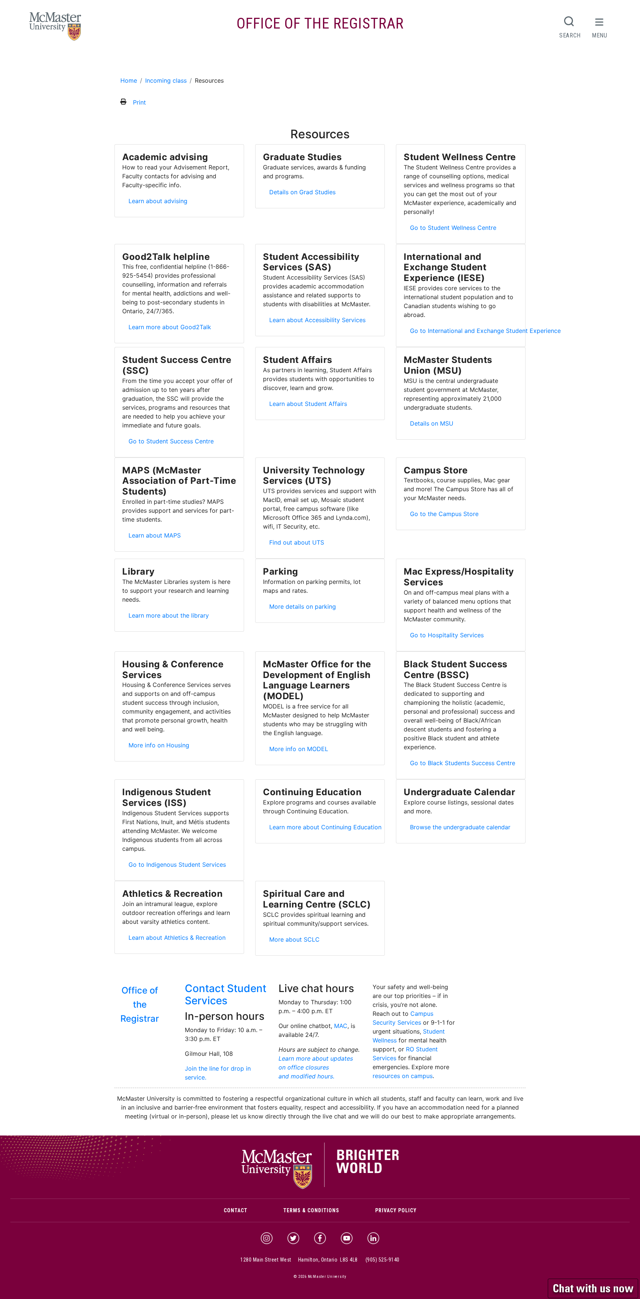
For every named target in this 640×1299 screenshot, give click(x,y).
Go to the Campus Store (444, 514)
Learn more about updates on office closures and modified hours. (316, 1067)
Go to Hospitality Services (449, 635)
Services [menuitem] (311, 61)
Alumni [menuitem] (388, 61)
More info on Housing (161, 745)
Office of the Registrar (320, 23)
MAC (340, 1025)
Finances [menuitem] (231, 61)
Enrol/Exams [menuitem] (271, 61)
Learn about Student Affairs (308, 403)
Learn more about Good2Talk (169, 327)
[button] (593, 1287)
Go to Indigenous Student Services (177, 864)
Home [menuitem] (125, 61)
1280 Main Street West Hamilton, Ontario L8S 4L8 (299, 1260)
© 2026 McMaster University (320, 1276)
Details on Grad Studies (302, 192)
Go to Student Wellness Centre (453, 227)
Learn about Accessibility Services (319, 320)
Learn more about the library (168, 615)
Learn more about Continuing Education (325, 827)
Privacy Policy (396, 1210)
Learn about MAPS (157, 535)
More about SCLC (296, 939)
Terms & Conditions (311, 1210)
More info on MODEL (301, 749)
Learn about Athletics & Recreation (177, 937)
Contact (235, 1210)
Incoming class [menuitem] (187, 61)
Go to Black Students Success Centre (463, 763)
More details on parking (302, 606)
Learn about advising (157, 201)
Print (139, 102)
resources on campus (403, 1076)
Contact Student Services (225, 994)
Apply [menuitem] (148, 61)
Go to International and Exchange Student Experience (485, 330)
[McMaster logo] (320, 1187)
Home (128, 80)
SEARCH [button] (570, 35)
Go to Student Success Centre (171, 441)
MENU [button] (599, 35)
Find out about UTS (299, 542)
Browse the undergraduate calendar (460, 827)
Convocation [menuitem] (351, 61)
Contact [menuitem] (420, 61)
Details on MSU (434, 423)
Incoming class (166, 80)
